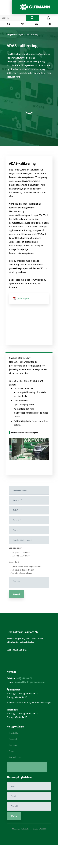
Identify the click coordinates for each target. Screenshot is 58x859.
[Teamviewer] (27, 767)
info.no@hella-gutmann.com (29, 681)
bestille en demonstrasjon (23, 570)
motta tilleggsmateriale (22, 573)
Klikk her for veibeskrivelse (20, 642)
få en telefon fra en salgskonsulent (26, 566)
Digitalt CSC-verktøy (21, 552)
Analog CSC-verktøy (21, 556)
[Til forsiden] (34, 7)
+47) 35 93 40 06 (24, 678)
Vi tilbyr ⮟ (20, 35)
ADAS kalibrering (32, 35)
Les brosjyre (23, 298)
